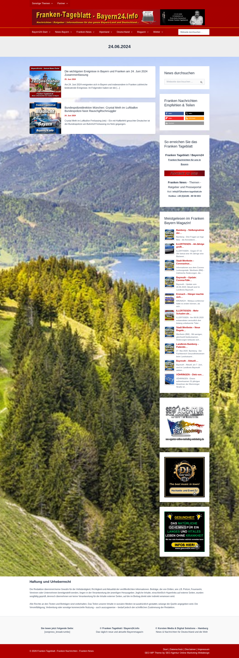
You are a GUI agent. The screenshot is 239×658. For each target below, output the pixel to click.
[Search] (207, 32)
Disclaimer (190, 649)
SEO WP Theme (153, 652)
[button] (51, 3)
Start (165, 649)
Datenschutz (176, 649)
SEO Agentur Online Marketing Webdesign (187, 652)
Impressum (203, 649)
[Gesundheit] (184, 531)
